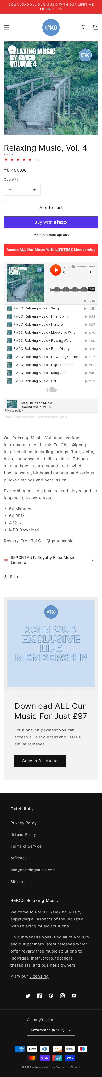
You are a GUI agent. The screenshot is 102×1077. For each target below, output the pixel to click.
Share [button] (15, 576)
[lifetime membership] (51, 254)
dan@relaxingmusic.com (33, 870)
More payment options (51, 235)
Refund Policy (23, 834)
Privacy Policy (23, 822)
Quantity (11, 179)
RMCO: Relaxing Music (19, 416)
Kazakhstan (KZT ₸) (47, 1030)
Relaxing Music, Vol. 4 (52, 416)
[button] (6, 27)
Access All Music (40, 760)
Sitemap (18, 881)
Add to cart (51, 207)
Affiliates (18, 858)
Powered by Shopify (68, 1067)
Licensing (38, 976)
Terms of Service (26, 846)
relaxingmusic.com (43, 1067)
